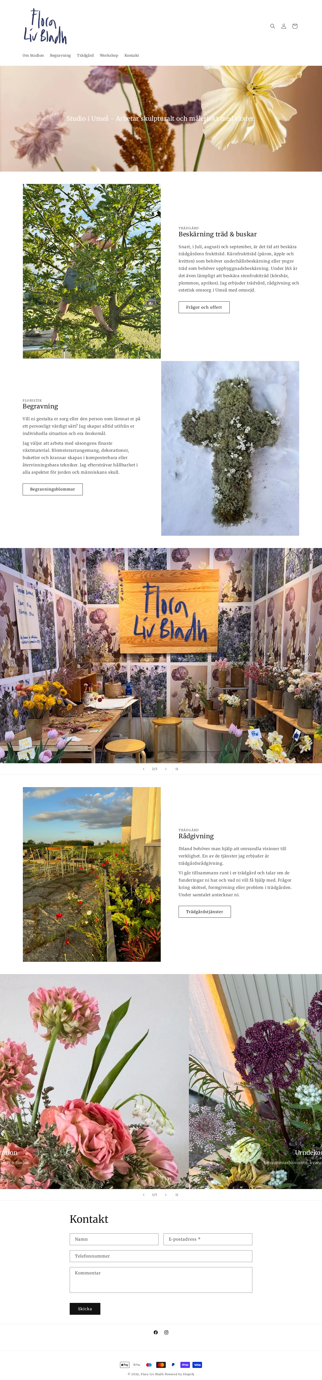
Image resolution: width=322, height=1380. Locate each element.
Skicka (85, 1308)
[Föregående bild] (143, 769)
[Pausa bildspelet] (178, 769)
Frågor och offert (204, 307)
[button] (272, 26)
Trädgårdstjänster (204, 911)
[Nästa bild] (165, 769)
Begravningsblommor (52, 489)
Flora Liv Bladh (152, 1374)
